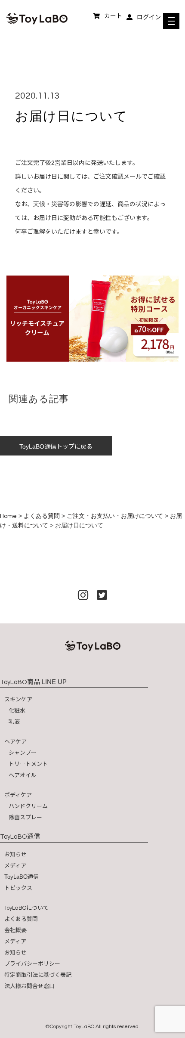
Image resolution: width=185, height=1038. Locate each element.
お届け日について (71, 116)
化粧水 (17, 710)
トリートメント (28, 764)
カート (113, 15)
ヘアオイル (23, 775)
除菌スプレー (25, 817)
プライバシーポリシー (32, 964)
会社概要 (15, 930)
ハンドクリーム (28, 806)
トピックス (18, 888)
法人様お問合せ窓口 (29, 986)
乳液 (14, 722)
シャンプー (23, 753)
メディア (15, 865)
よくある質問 (21, 919)
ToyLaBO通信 (21, 877)
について (26, 908)
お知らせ (15, 854)
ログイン (149, 17)
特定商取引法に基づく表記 (37, 975)
